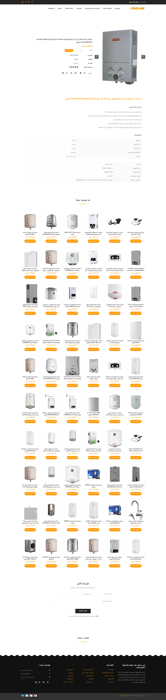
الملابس (79, 8)
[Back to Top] (2, 696)
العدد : (90, 50)
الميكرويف (70, 670)
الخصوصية (51, 8)
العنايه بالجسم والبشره (92, 8)
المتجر (60, 8)
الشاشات (110, 670)
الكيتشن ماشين (88, 670)
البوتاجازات (69, 679)
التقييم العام (88, 67)
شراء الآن (69, 50)
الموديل (90, 55)
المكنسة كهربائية (108, 673)
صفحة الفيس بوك (26, 674)
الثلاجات (90, 679)
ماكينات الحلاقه (68, 682)
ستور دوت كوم (124, 696)
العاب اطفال (69, 8)
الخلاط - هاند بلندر (87, 673)
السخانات (75, 63)
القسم (90, 63)
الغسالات (110, 679)
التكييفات (70, 676)
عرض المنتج (135, 241)
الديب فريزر (90, 682)
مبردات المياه (109, 676)
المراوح (71, 673)
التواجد (90, 59)
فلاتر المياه (89, 676)
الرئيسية (117, 8)
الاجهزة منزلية (107, 8)
